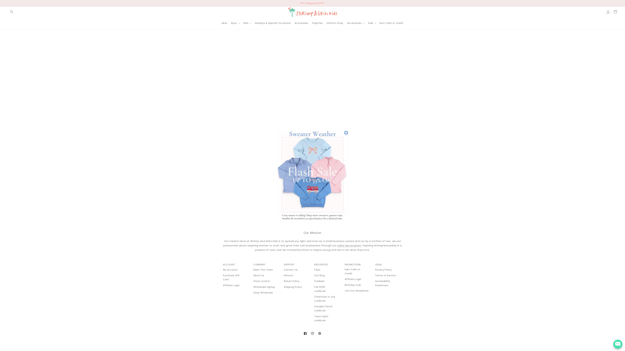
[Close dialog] (346, 132)
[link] (312, 175)
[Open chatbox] (617, 344)
